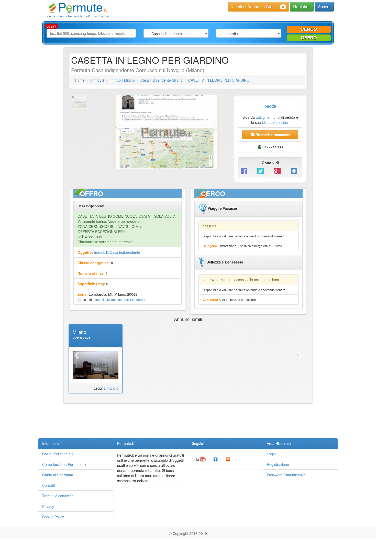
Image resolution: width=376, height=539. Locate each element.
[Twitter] (261, 170)
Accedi (324, 6)
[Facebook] (245, 170)
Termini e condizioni (58, 495)
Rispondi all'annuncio (272, 134)
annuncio (111, 388)
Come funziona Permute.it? (64, 464)
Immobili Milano (122, 80)
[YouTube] (200, 459)
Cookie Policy (53, 516)
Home (80, 80)
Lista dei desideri (275, 122)
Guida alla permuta (57, 474)
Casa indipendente (125, 252)
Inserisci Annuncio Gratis (254, 6)
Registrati (302, 6)
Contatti (48, 485)
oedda (270, 106)
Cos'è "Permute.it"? (58, 453)
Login (271, 453)
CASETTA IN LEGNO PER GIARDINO (218, 80)
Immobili (97, 80)
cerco (309, 29)
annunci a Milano (105, 299)
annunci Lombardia (131, 299)
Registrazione (278, 464)
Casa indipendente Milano (161, 80)
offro (309, 37)
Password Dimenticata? (286, 474)
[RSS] (228, 459)
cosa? (51, 26)
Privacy (48, 506)
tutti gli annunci (268, 117)
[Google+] (278, 170)
